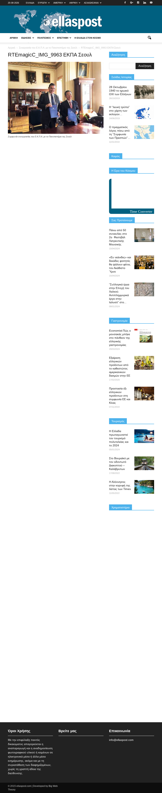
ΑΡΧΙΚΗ (14, 38)
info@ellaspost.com (121, 739)
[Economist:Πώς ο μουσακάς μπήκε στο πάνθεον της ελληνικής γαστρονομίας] (144, 335)
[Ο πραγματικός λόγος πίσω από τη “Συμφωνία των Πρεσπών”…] (144, 132)
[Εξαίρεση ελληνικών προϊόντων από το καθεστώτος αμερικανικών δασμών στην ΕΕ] (144, 363)
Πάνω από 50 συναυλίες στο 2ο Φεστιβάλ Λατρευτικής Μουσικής (118, 237)
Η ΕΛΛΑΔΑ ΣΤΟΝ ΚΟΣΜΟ (87, 38)
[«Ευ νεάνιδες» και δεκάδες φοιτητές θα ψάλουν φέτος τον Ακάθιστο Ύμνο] (144, 262)
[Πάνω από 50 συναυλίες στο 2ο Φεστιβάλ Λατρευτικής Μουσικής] (144, 235)
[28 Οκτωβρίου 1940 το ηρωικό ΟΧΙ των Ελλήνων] (144, 92)
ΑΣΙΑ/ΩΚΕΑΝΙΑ (91, 3)
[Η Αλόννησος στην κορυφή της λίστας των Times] (144, 487)
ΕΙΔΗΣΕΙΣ (26, 38)
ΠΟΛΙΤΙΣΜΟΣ (44, 38)
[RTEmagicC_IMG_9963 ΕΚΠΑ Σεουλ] (56, 132)
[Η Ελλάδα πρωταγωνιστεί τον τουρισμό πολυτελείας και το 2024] (144, 436)
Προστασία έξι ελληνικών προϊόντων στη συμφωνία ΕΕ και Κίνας (119, 395)
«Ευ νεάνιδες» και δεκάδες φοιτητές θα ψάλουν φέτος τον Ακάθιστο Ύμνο (120, 264)
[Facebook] (125, 3)
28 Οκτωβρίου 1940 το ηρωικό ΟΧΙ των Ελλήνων (120, 90)
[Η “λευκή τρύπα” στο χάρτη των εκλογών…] (144, 112)
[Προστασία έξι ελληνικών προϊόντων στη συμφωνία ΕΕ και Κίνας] (144, 393)
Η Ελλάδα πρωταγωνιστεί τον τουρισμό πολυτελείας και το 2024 (118, 438)
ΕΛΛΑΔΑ (30, 3)
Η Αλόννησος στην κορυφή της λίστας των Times (120, 485)
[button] (149, 38)
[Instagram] (138, 3)
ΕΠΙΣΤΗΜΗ (62, 38)
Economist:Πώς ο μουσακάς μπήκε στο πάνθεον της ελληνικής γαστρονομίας (120, 337)
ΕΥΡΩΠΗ (42, 3)
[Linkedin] (145, 3)
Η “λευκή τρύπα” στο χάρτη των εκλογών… (119, 110)
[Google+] (132, 3)
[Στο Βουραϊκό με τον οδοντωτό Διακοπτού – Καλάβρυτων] (144, 463)
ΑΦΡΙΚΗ (73, 3)
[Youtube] (151, 3)
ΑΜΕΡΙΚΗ (58, 3)
